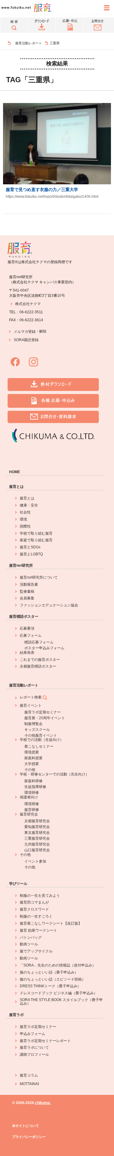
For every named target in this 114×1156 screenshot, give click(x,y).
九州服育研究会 (37, 844)
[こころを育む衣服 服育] (6, 43)
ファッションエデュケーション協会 (49, 605)
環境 (23, 519)
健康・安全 (29, 505)
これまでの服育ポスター (40, 659)
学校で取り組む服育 (36, 533)
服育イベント (31, 705)
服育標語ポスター (23, 616)
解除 (43, 331)
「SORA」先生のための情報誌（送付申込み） (58, 965)
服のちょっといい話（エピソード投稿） (52, 979)
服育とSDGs (30, 547)
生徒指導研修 (35, 787)
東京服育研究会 (37, 832)
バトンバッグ (31, 937)
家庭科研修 (33, 781)
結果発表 (27, 652)
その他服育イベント (40, 735)
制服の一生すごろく (36, 916)
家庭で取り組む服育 (36, 540)
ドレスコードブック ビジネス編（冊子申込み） (58, 993)
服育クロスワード (34, 909)
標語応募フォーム (39, 642)
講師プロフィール (34, 1054)
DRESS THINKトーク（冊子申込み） (50, 986)
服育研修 (31, 810)
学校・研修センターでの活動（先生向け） (54, 774)
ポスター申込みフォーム (44, 648)
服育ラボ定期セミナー (42, 712)
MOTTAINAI (29, 1084)
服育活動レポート (28, 43)
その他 (29, 770)
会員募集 (27, 598)
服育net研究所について (39, 577)
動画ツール (29, 944)
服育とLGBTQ (31, 554)
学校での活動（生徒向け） (42, 740)
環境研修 (31, 792)
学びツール (18, 884)
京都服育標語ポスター (38, 666)
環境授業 (31, 752)
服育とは (16, 486)
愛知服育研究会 (37, 827)
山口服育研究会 (37, 850)
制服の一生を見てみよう (40, 895)
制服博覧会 (33, 724)
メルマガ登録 (25, 331)
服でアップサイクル (36, 951)
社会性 (25, 512)
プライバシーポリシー (29, 1137)
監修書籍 (27, 591)
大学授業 (31, 764)
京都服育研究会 (37, 821)
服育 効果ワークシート (38, 930)
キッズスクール (37, 729)
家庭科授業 (33, 758)
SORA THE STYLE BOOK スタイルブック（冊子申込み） (61, 1001)
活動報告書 (29, 584)
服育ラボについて (34, 1047)
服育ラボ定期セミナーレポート (45, 1041)
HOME (14, 472)
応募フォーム (31, 635)
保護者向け (29, 797)
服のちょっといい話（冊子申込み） (49, 972)
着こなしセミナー (39, 746)
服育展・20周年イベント (44, 718)
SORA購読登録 (26, 340)
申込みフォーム (32, 1034)
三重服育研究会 (37, 838)
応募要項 (27, 628)
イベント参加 (35, 861)
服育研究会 (29, 814)
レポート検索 (31, 697)
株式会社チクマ (28, 304)
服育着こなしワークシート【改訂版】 (51, 923)
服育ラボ (16, 1015)
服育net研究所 (21, 565)
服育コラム (29, 1075)
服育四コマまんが (34, 902)
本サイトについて (25, 1126)
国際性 (25, 526)
